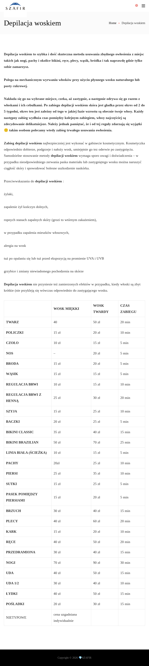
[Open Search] (123, 6)
